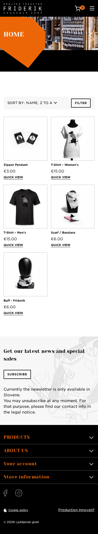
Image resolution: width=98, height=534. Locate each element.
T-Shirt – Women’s (64, 165)
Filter (81, 103)
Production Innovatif (76, 510)
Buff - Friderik (14, 300)
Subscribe (17, 374)
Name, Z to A (39, 103)
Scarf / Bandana (63, 232)
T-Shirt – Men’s (15, 232)
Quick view (13, 177)
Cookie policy (18, 510)
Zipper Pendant (16, 165)
